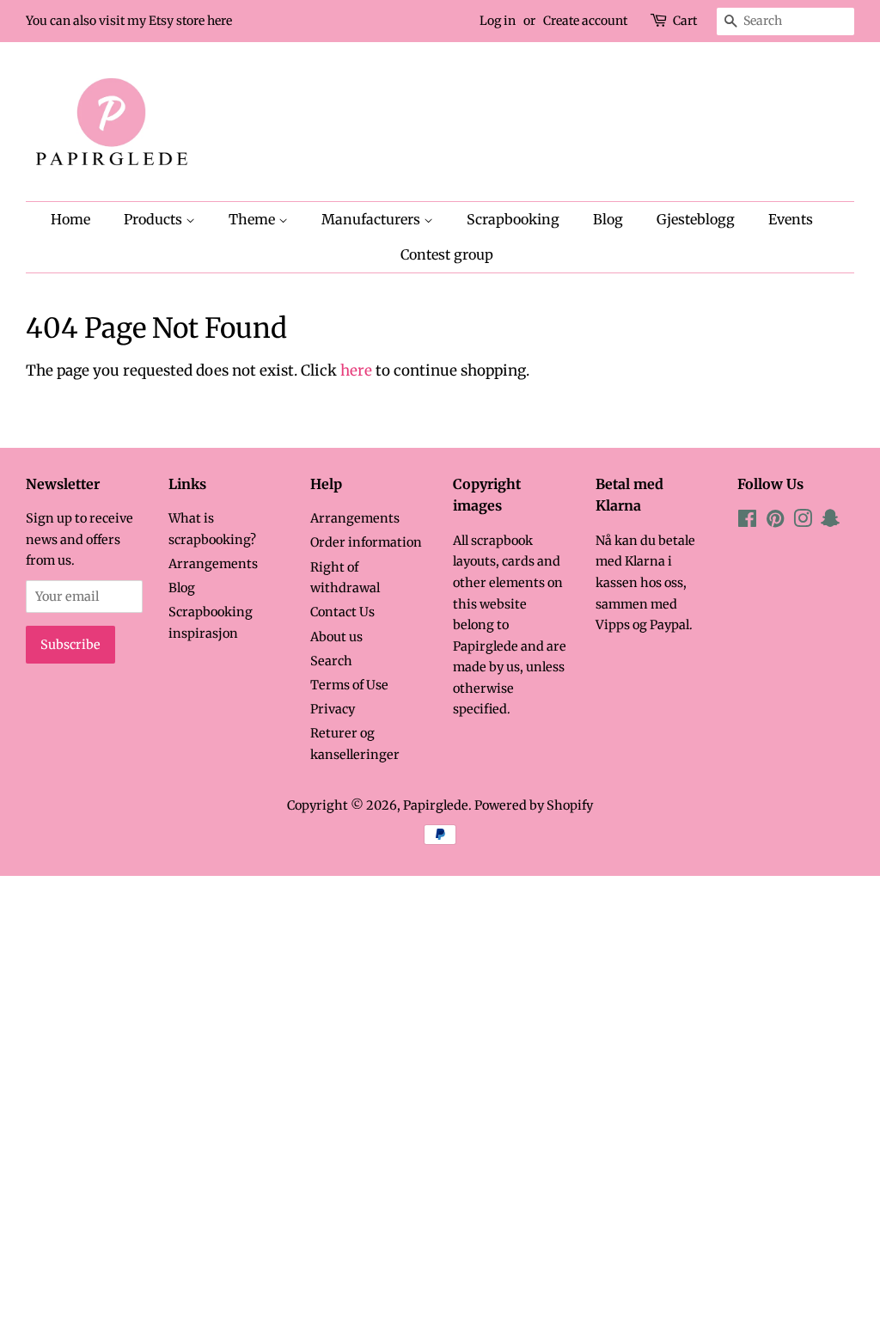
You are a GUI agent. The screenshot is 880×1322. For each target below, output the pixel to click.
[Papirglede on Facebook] (747, 521)
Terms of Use (349, 685)
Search (331, 661)
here (356, 370)
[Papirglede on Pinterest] (775, 521)
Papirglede (435, 805)
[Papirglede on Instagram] (802, 521)
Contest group (446, 254)
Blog (608, 219)
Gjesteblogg (696, 219)
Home (70, 219)
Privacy (332, 709)
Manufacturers (372, 219)
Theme (253, 219)
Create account (585, 20)
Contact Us (342, 612)
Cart (685, 20)
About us (336, 637)
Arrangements (213, 564)
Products (155, 219)
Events (790, 219)
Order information (366, 542)
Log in (498, 20)
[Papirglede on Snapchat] (830, 521)
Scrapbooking (513, 219)
